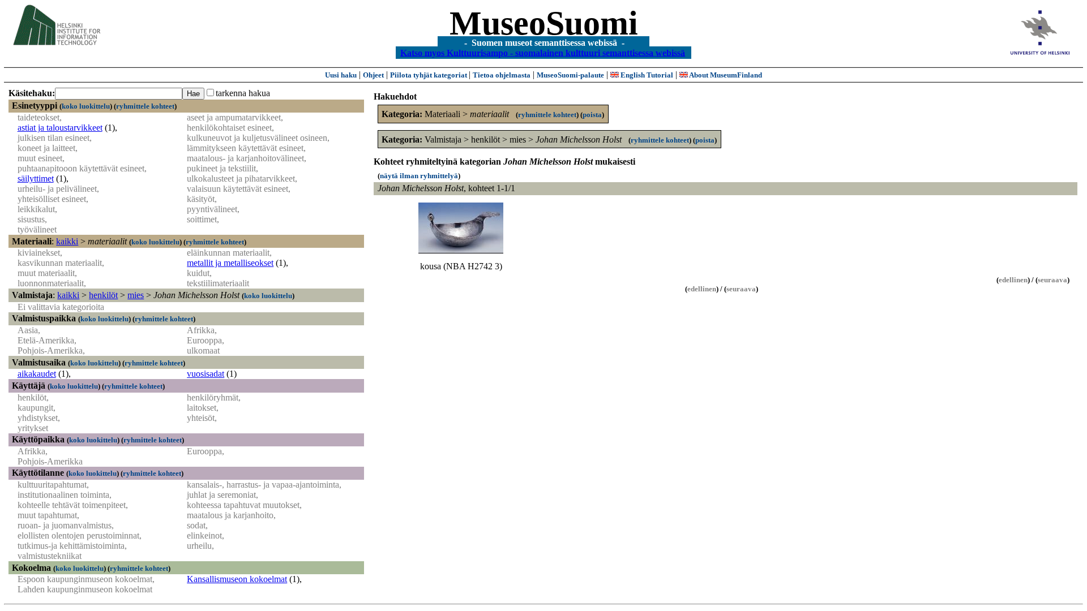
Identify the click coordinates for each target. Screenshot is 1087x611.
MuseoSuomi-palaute (570, 75)
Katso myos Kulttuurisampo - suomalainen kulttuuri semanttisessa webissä (542, 52)
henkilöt (103, 295)
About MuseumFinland (725, 75)
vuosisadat (205, 373)
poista (592, 114)
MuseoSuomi (544, 23)
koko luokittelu (86, 106)
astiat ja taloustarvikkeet (60, 127)
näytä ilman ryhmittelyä (419, 175)
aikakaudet (37, 373)
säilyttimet (36, 178)
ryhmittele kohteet (145, 106)
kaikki (67, 241)
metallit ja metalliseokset (230, 263)
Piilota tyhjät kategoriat (429, 75)
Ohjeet (373, 75)
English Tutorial (646, 75)
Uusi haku (341, 75)
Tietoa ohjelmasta (501, 75)
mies (135, 295)
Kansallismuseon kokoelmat (237, 579)
